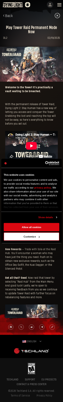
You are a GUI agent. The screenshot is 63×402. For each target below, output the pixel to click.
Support (30, 379)
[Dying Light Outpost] (13, 4)
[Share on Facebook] (10, 327)
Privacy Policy (44, 395)
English (31, 341)
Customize (30, 236)
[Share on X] (21, 327)
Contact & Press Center (31, 384)
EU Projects (49, 379)
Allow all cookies (31, 227)
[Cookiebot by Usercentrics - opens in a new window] (45, 163)
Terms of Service (20, 395)
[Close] (57, 16)
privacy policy (42, 187)
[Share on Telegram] (41, 327)
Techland (12, 379)
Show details (45, 217)
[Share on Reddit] (31, 327)
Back (9, 16)
